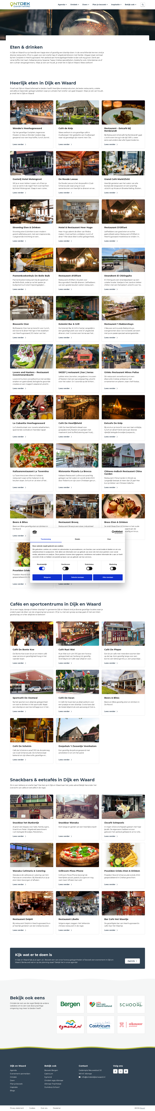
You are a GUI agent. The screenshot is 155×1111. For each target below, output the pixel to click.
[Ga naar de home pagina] (20, 4)
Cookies (32, 1108)
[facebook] (115, 1071)
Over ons (44, 1108)
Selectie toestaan (77, 577)
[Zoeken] (143, 4)
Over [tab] (109, 539)
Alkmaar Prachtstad (52, 1084)
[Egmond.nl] (70, 1025)
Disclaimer (57, 1108)
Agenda (61, 5)
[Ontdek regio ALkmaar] (101, 1004)
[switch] (66, 568)
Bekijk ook (129, 5)
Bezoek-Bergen (51, 1070)
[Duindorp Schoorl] (131, 1004)
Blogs (12, 1091)
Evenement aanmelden (20, 1074)
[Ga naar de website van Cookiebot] (113, 532)
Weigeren (47, 577)
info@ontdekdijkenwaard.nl (93, 1077)
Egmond (48, 1077)
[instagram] (120, 1071)
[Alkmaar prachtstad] (131, 1025)
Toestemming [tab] (46, 539)
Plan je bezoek (99, 5)
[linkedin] (126, 1071)
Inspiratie (115, 5)
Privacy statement (17, 1108)
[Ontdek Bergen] (70, 1004)
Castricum (48, 1074)
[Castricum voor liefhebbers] (101, 1025)
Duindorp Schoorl (52, 1087)
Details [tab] (77, 539)
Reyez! (142, 1108)
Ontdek (73, 5)
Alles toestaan (108, 577)
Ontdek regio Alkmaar (53, 1080)
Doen (84, 5)
